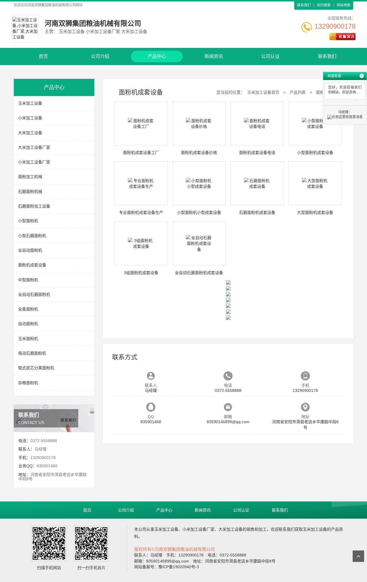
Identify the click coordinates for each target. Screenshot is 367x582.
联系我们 (304, 5)
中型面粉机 (28, 280)
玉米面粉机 (28, 338)
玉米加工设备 (30, 103)
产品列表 (298, 92)
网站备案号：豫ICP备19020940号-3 (166, 567)
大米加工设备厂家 (34, 147)
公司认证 (270, 56)
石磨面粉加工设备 (34, 206)
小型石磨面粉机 (32, 235)
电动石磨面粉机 (32, 353)
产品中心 (157, 56)
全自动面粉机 (30, 250)
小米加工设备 (30, 118)
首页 (43, 56)
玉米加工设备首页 (263, 92)
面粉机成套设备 (32, 265)
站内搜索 (324, 5)
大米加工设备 (30, 132)
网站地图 (343, 5)
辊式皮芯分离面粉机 (36, 368)
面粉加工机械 (30, 176)
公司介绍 (100, 56)
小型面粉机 (28, 220)
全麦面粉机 (28, 309)
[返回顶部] (358, 556)
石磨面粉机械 (30, 191)
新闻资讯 (213, 56)
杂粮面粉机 (28, 382)
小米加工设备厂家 (34, 162)
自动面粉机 (28, 323)
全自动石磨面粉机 (34, 294)
